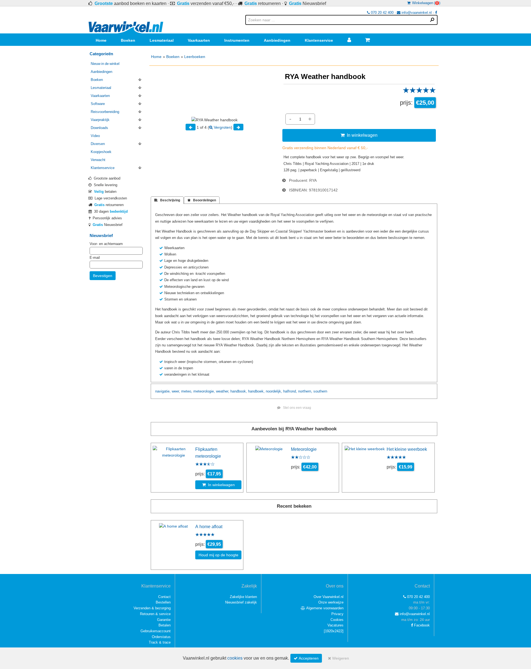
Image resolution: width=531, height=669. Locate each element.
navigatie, (163, 391)
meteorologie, (204, 391)
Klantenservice (319, 40)
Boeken (128, 40)
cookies (235, 658)
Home (101, 40)
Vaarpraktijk (100, 120)
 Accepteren (306, 658)
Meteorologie (304, 449)
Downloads (99, 128)
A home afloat (208, 526)
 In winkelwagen (359, 135)
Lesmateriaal (162, 40)
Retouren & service (155, 614)
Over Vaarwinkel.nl (328, 597)
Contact (164, 597)
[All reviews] (419, 92)
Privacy (337, 614)
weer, (176, 391)
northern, (305, 391)
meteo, (186, 391)
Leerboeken (194, 57)
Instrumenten (236, 40)
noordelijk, (274, 391)
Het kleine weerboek (407, 449)
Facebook (421, 625)
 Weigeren (338, 658)
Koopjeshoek (101, 152)
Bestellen (163, 602)
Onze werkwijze (330, 602)
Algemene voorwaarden (324, 608)
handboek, (256, 391)
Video (95, 136)
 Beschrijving (167, 200)
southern (320, 391)
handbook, (238, 391)
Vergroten (222, 127)
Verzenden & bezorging (152, 608)
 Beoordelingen (202, 200)
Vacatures (335, 625)
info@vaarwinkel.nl (416, 12)
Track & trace (160, 642)
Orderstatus (161, 637)
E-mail (95, 258)
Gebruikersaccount (155, 631)
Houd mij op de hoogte (218, 555)
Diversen (98, 144)
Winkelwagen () (425, 3)
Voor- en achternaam (106, 244)
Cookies (336, 620)
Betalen (164, 625)
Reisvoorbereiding (105, 112)
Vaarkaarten (199, 40)
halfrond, (290, 391)
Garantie (164, 620)
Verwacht (98, 160)
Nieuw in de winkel (105, 63)
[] (333, 631)
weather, (222, 391)
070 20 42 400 (382, 12)
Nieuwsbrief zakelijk (241, 602)
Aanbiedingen (277, 40)
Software (98, 104)
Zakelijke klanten (243, 597)
